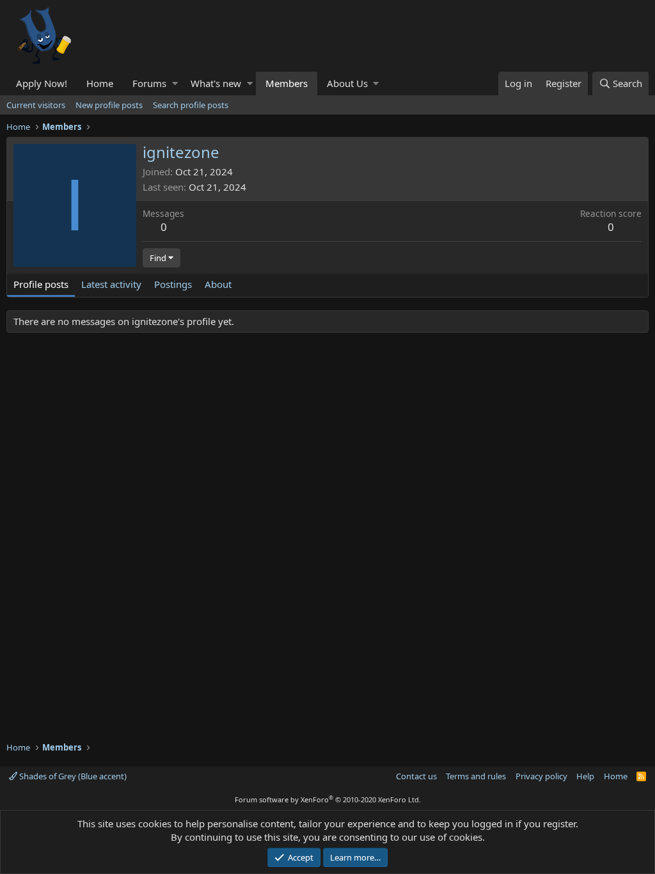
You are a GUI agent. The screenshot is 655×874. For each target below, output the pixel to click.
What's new (216, 83)
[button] (175, 83)
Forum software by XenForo (328, 799)
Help (585, 776)
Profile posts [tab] (40, 284)
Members (286, 83)
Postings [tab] (173, 284)
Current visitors (35, 105)
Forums (149, 83)
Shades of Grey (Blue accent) (72, 776)
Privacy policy (541, 776)
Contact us (416, 776)
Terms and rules (476, 776)
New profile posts (109, 105)
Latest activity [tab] (111, 284)
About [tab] (218, 284)
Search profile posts (190, 105)
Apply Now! (41, 83)
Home (99, 83)
